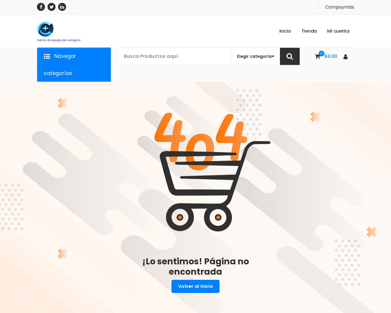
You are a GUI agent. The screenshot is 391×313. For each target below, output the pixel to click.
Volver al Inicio (195, 286)
